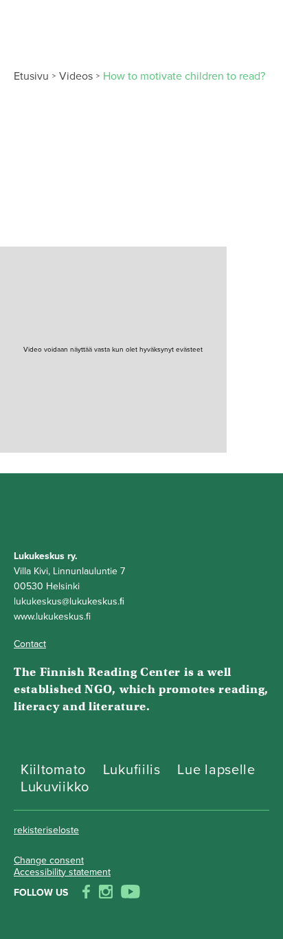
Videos (76, 76)
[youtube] (130, 893)
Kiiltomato (53, 770)
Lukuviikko (55, 787)
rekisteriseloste (46, 830)
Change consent (49, 860)
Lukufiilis (132, 770)
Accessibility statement (62, 872)
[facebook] (86, 893)
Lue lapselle (216, 770)
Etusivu (31, 76)
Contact (30, 644)
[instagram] (106, 893)
